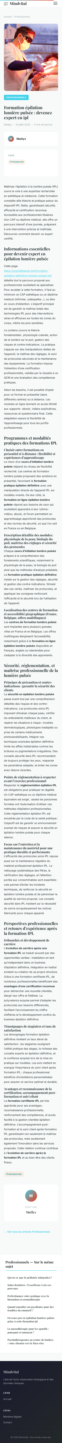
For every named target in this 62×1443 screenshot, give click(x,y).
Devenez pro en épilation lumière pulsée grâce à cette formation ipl (31, 1319)
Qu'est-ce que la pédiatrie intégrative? (29, 1277)
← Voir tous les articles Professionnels (27, 1231)
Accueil (7, 16)
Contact (7, 1422)
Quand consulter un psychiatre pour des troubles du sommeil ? (30, 1308)
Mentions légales (12, 1416)
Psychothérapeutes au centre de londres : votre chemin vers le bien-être (30, 1341)
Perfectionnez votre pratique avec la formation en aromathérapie (28, 1297)
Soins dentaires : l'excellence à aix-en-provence (29, 1286)
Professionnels (22, 16)
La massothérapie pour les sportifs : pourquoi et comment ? (28, 1330)
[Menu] (55, 3)
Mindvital (15, 3)
